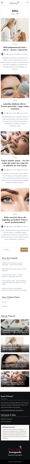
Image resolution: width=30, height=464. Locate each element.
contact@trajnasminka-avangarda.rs (12, 410)
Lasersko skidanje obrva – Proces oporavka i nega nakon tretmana (15, 106)
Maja (5, 54)
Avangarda (15, 452)
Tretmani (15, 44)
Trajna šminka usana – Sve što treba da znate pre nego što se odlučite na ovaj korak (15, 163)
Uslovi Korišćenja (6, 421)
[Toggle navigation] (2, 2)
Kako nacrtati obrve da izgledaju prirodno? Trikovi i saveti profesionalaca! (15, 220)
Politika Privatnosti (6, 419)
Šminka (15, 100)
